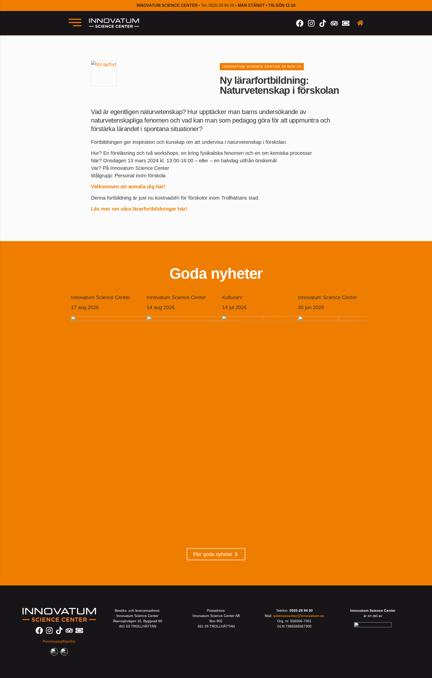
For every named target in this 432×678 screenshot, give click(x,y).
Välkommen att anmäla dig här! (128, 186)
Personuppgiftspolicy (59, 641)
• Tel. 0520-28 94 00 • (216, 5)
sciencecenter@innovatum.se (298, 616)
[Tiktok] (322, 23)
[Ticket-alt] (346, 23)
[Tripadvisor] (334, 23)
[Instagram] (311, 23)
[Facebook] (300, 23)
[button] (75, 22)
